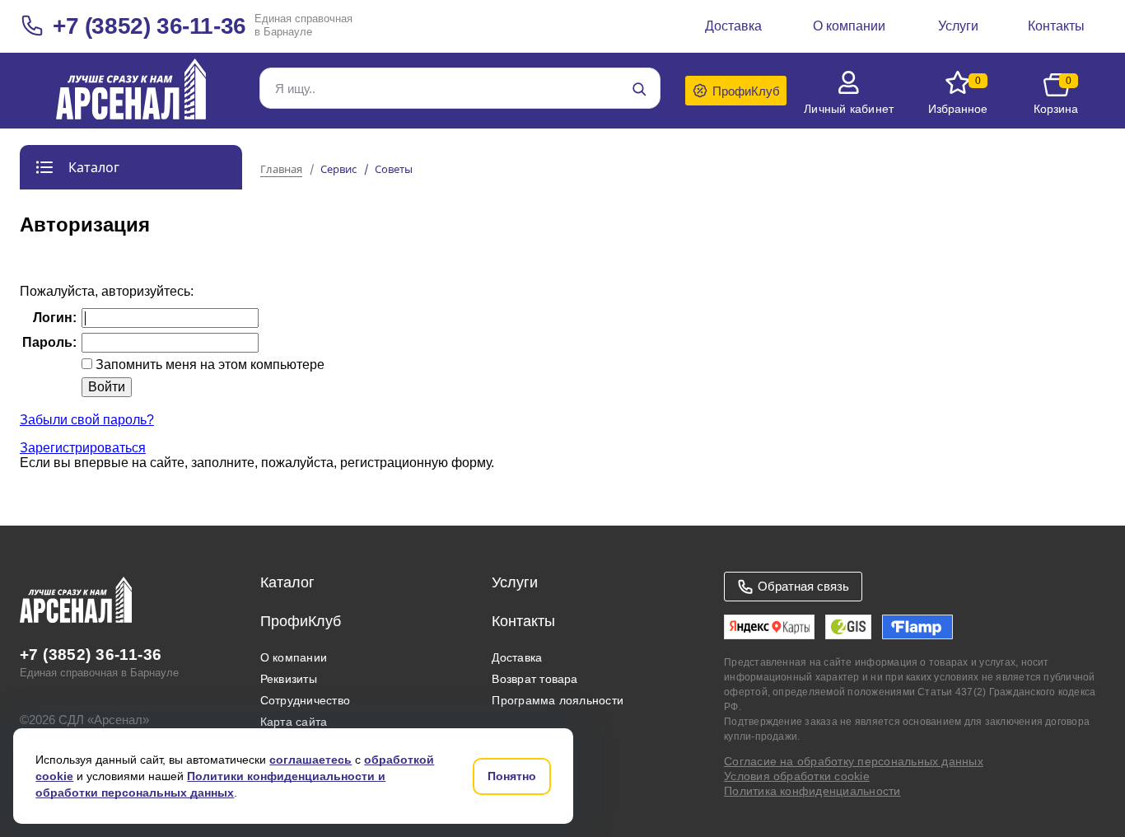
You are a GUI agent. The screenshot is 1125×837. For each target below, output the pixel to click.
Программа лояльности (557, 700)
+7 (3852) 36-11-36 (149, 26)
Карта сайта (294, 721)
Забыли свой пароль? (87, 420)
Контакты (523, 621)
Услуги (515, 582)
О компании (293, 657)
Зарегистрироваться (83, 448)
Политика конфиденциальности (812, 790)
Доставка (517, 657)
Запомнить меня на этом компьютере (208, 365)
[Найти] (639, 88)
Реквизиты (288, 678)
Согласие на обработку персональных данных (853, 761)
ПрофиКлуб (300, 621)
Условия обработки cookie (797, 776)
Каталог (287, 582)
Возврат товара (534, 678)
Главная (281, 169)
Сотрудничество (305, 700)
